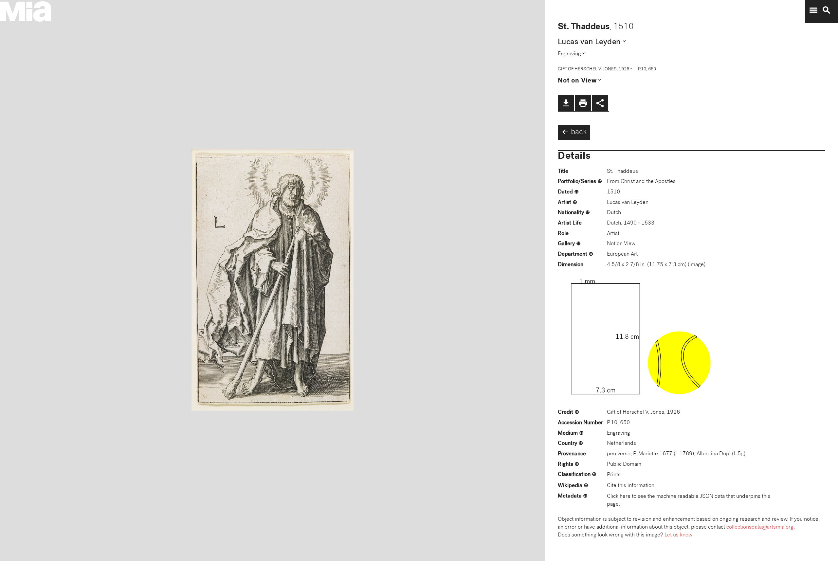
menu (813, 10)
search (826, 10)
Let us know (678, 535)
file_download (566, 103)
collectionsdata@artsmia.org (759, 527)
